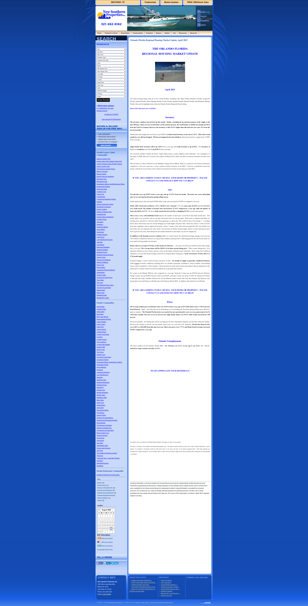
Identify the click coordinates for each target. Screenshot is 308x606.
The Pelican (100, 413)
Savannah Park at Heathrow (106, 270)
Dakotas (99, 202)
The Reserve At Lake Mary (105, 430)
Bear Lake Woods (102, 317)
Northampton (101, 405)
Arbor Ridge (101, 307)
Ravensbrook (101, 423)
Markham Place (102, 385)
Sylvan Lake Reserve (104, 448)
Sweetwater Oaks (102, 446)
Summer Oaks (101, 275)
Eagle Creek (101, 350)
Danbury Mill (101, 347)
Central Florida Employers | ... (169, 584)
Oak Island (100, 408)
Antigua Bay (101, 312)
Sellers (167, 33)
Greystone (100, 222)
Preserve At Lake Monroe (105, 418)
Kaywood (100, 370)
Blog (98, 479)
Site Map (137, 602)
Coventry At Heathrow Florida (106, 199)
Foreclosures (101, 485)
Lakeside (100, 242)
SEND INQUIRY (106, 145)
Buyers (158, 33)
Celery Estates (101, 322)
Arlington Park (101, 309)
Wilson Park (100, 293)
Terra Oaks (100, 280)
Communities (138, 33)
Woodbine (100, 466)
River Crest (100, 265)
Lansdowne (100, 245)
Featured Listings (111, 33)
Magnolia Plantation (103, 247)
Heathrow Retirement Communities (108, 475)
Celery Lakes (101, 324)
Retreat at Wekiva (102, 262)
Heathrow (100, 224)
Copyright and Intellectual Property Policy (161, 602)
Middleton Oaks (102, 398)
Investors (149, 33)
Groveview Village (103, 360)
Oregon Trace (101, 257)
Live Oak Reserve (102, 375)
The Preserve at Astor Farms (106, 169)
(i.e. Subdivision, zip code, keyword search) (105, 108)
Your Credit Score (166, 582)
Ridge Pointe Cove (103, 433)
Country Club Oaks (103, 334)
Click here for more (166, 595)
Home (99, 33)
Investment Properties (104, 490)
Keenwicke (100, 232)
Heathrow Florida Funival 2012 (140, 584)
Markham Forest (102, 252)
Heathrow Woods (102, 227)
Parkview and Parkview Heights (107, 420)
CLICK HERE (106, 594)
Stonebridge (101, 272)
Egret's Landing (102, 209)
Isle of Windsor (101, 367)
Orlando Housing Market (105, 493)
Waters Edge (101, 290)
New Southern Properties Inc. (115, 602)
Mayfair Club (101, 390)
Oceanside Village (103, 410)
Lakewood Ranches (103, 372)
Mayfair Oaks (101, 395)
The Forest (100, 352)
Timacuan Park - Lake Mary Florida (108, 458)
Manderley (100, 387)
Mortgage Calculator (167, 591)
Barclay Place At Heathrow (105, 176)
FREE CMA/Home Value (198, 2)
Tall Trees (100, 451)
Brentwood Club (102, 181)
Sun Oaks (100, 443)
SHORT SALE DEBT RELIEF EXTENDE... (143, 582)
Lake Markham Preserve (105, 240)
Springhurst (100, 438)
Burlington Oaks (102, 189)
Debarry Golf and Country (105, 204)
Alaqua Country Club (103, 159)
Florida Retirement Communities (110, 470)
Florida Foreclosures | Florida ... (170, 587)
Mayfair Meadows (102, 392)
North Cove (100, 403)
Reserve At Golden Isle (104, 428)
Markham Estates (102, 250)
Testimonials (150, 2)
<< (99, 510)
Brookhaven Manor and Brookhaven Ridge (111, 184)
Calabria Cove (101, 192)
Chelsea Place (101, 332)
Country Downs (102, 339)
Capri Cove (100, 194)
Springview (100, 440)
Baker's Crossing (102, 171)
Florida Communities (105, 302)
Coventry (100, 337)
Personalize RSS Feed (104, 550)
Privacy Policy (145, 602)
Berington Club (101, 179)
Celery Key (100, 327)
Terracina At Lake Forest (104, 277)
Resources (183, 33)
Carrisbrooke (101, 197)
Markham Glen (101, 380)
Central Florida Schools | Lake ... (170, 589)
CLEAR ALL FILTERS (111, 114)
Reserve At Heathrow (103, 260)
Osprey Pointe (101, 415)
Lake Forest (100, 237)
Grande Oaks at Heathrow (105, 217)
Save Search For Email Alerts (111, 119)
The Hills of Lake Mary (104, 357)
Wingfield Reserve (103, 463)
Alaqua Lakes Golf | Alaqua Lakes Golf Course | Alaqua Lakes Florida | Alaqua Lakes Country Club (109, 164)
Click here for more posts (136, 591)
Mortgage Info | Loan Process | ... (170, 593)
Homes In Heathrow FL (105, 488)
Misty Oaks (100, 400)
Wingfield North (102, 295)
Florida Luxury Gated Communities (106, 153)
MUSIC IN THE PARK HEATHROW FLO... (143, 589)
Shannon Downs (102, 435)
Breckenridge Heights (104, 319)
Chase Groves (101, 329)
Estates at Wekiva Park (104, 212)
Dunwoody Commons (104, 207)
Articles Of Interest (166, 580)
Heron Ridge (101, 229)
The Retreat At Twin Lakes (105, 285)
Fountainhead (101, 214)
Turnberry (100, 461)
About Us (193, 33)
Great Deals (125, 33)
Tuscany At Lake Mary (104, 288)
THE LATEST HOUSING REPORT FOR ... (143, 587)
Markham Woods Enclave (105, 255)
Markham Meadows (103, 382)
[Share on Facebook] (100, 564)
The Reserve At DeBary (104, 425)
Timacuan (100, 456)
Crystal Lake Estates (103, 344)
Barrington (100, 314)
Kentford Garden (102, 235)
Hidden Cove (101, 355)
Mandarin (100, 377)
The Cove (100, 283)
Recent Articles (107, 538)
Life (174, 33)
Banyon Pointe (101, 174)
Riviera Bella (101, 267)
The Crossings (101, 342)
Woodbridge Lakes (103, 298)
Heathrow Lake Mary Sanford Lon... (141, 580)
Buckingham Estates (103, 187)
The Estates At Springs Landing (107, 453)
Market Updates (171, 2)
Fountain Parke (102, 219)
